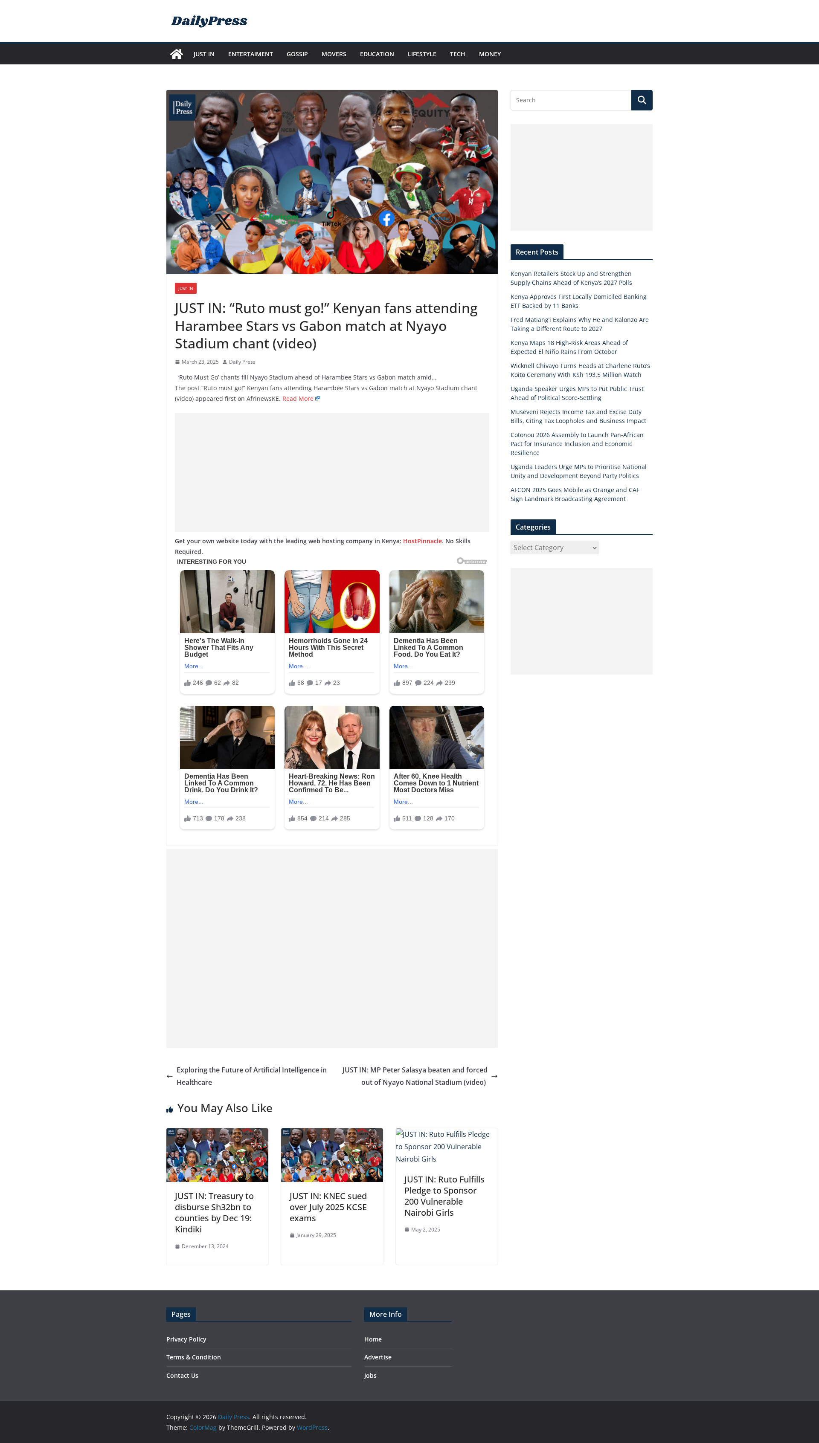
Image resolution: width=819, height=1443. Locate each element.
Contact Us (182, 1375)
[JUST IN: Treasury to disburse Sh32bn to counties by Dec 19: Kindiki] (217, 1134)
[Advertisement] (332, 472)
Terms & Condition (193, 1357)
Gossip (297, 54)
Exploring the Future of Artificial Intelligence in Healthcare (252, 1076)
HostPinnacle (422, 541)
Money (490, 54)
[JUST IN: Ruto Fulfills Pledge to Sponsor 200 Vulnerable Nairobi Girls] (447, 1134)
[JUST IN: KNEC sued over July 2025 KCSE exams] (332, 1134)
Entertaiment (250, 54)
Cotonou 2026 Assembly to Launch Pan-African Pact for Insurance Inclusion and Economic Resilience (577, 444)
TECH (457, 54)
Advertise (378, 1357)
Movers (334, 54)
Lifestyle (422, 54)
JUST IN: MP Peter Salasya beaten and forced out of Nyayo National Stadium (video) (415, 1076)
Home (373, 1339)
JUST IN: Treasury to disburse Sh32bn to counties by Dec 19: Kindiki (214, 1212)
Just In (204, 54)
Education (377, 54)
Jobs (370, 1375)
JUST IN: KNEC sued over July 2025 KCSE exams (328, 1207)
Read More (298, 398)
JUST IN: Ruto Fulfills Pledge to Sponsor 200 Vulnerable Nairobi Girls (444, 1196)
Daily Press (242, 361)
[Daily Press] (176, 54)
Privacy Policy (186, 1339)
